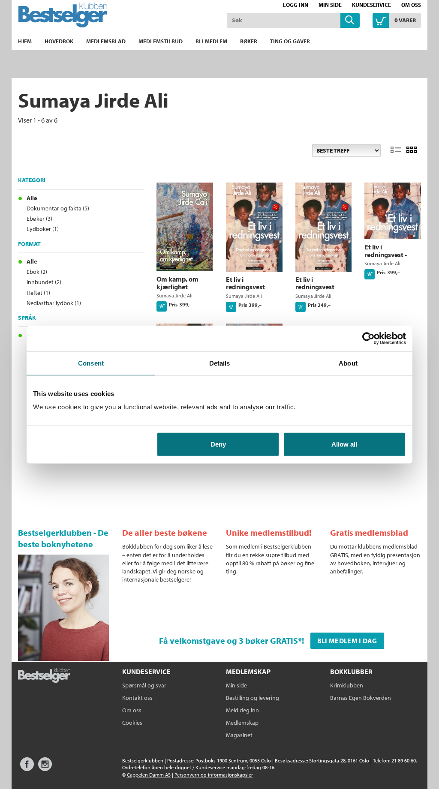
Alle (32, 198)
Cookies (132, 722)
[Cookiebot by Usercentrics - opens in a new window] (368, 338)
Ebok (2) (37, 272)
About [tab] (348, 362)
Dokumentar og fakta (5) (58, 208)
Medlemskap (242, 722)
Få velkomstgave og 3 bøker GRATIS (228, 640)
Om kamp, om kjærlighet (177, 283)
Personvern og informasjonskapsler (213, 774)
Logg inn (295, 4)
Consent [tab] (91, 362)
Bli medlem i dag (347, 640)
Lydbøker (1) (43, 229)
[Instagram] (45, 768)
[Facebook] (27, 768)
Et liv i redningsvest (245, 283)
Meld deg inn (242, 710)
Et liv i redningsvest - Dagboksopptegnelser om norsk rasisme (398, 258)
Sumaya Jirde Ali (174, 295)
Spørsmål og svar (144, 685)
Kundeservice (371, 4)
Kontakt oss (137, 698)
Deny (218, 444)
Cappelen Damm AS (149, 774)
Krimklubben (346, 685)
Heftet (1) (38, 293)
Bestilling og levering (252, 698)
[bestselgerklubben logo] (44, 676)
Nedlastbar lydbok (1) (54, 303)
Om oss (411, 4)
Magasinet (239, 735)
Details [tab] (219, 362)
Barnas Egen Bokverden (360, 698)
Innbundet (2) (44, 282)
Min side (330, 4)
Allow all (344, 444)
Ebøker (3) (39, 218)
